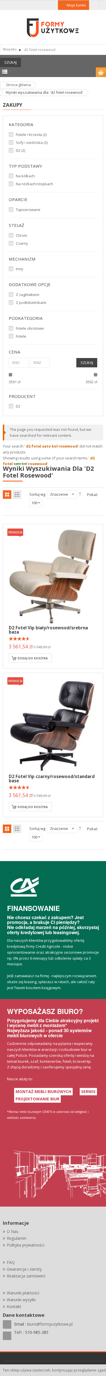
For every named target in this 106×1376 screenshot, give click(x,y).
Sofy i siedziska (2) (31, 142)
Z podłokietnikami (31, 302)
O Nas (12, 1231)
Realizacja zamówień (26, 1276)
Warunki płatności (23, 1293)
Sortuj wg (37, 494)
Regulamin (16, 1238)
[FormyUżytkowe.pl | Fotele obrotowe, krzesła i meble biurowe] (53, 27)
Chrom (21, 235)
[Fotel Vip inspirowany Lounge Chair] (53, 722)
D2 (18, 406)
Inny (19, 268)
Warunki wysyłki (21, 1299)
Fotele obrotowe (30, 328)
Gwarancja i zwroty (24, 1269)
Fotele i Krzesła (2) (31, 134)
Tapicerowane (28, 209)
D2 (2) (20, 150)
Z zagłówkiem (27, 294)
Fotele (21, 336)
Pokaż (92, 494)
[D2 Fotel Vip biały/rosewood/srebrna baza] (53, 573)
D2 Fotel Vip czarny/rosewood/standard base (52, 778)
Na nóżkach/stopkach (34, 183)
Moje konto (76, 5)
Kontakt (14, 1306)
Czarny (22, 243)
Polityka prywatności (25, 1245)
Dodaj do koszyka (33, 658)
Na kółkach (25, 175)
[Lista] (17, 494)
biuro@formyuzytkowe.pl (50, 1324)
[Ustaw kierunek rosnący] (80, 494)
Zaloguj (94, 5)
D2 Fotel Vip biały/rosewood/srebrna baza (48, 630)
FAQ (11, 1262)
